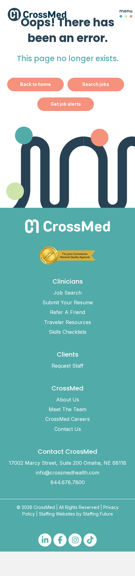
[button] (121, 14)
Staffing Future (98, 513)
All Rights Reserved (79, 507)
